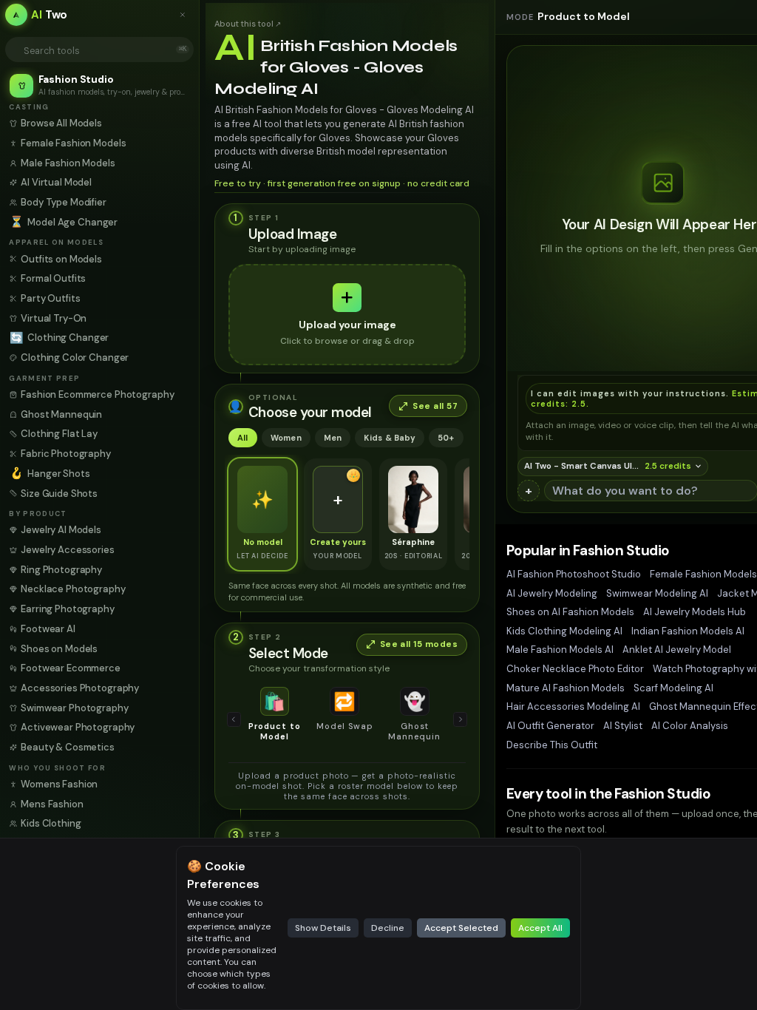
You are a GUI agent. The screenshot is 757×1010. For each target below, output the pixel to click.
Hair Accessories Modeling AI (573, 706)
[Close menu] (186, 14)
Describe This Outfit (551, 745)
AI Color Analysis (689, 725)
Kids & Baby (389, 438)
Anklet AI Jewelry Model (676, 649)
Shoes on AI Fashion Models (570, 612)
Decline (387, 928)
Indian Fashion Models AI (687, 631)
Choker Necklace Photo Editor (575, 668)
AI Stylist (622, 725)
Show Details (323, 928)
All (242, 438)
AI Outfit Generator (550, 725)
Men (333, 438)
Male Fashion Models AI (560, 649)
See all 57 (435, 406)
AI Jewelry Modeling (551, 593)
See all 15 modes (419, 644)
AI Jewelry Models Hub (694, 612)
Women (286, 438)
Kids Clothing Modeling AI (564, 631)
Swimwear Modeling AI (657, 593)
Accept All (540, 928)
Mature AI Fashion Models (565, 688)
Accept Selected (461, 928)
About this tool (247, 23)
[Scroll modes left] (234, 719)
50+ (446, 438)
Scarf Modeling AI (673, 688)
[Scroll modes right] (460, 719)
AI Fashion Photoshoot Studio (573, 574)
